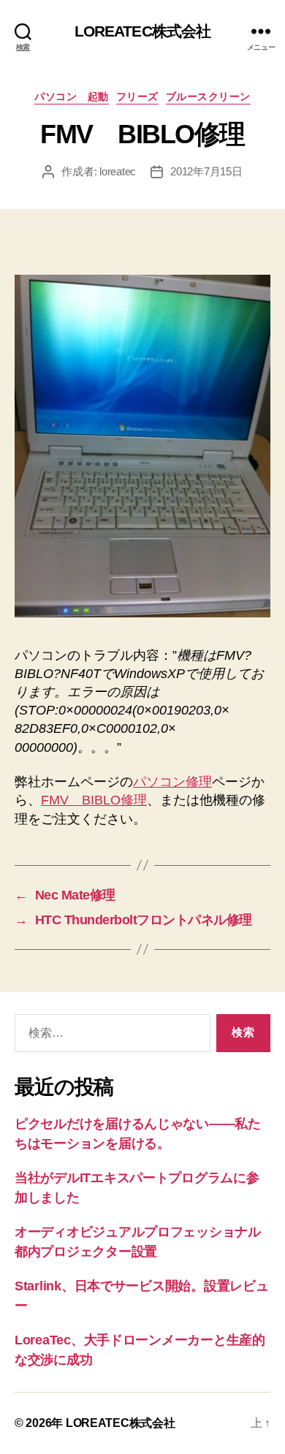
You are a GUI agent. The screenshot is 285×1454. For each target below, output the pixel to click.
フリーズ (137, 96)
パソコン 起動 (71, 96)
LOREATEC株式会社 (143, 31)
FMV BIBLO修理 (94, 800)
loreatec (117, 171)
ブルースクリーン (208, 96)
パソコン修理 (172, 781)
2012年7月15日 (206, 171)
